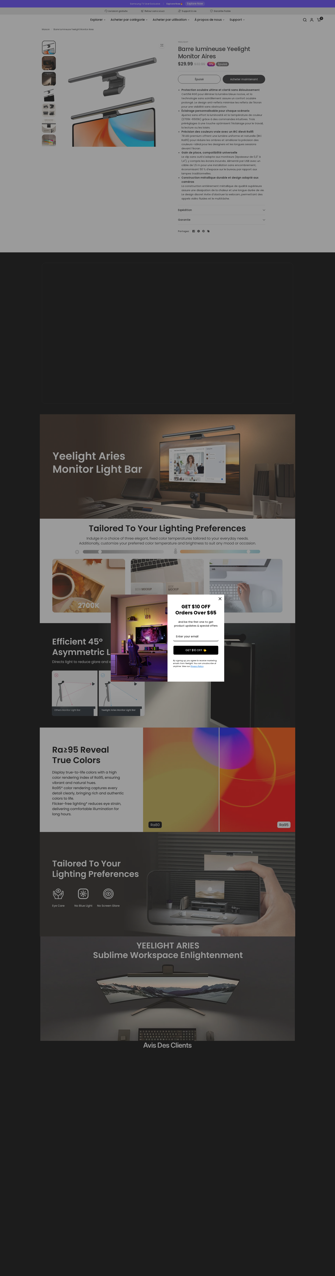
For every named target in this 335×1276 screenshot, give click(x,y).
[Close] (220, 599)
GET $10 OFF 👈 (195, 650)
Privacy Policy (197, 666)
